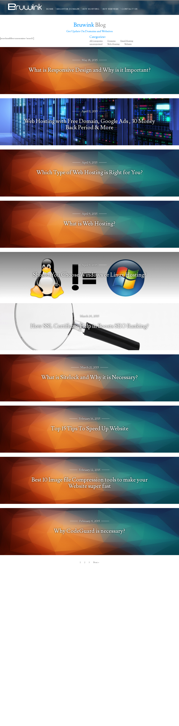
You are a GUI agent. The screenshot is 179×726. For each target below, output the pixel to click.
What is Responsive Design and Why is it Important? (90, 70)
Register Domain (68, 9)
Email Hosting (126, 41)
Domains (111, 41)
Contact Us (130, 9)
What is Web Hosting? (89, 223)
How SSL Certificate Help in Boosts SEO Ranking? (89, 326)
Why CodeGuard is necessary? (89, 531)
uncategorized (96, 44)
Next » (96, 562)
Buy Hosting (91, 9)
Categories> (98, 37)
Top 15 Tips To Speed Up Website (89, 428)
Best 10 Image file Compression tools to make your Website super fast (89, 483)
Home (50, 9)
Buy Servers (111, 9)
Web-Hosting (113, 44)
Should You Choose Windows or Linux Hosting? (89, 274)
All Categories (96, 41)
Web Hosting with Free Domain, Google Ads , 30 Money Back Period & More (89, 124)
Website (128, 44)
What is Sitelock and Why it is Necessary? (89, 377)
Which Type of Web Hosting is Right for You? (89, 172)
